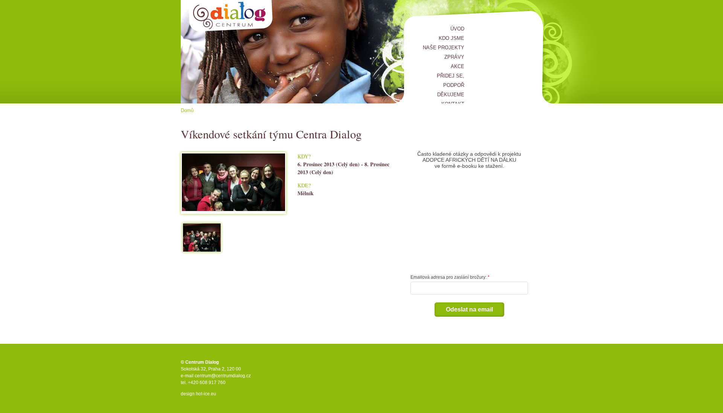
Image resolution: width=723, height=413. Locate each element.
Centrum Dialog (230, 16)
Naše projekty (443, 47)
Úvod (457, 29)
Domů (187, 110)
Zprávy (454, 57)
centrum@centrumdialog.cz (223, 376)
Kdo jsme (451, 38)
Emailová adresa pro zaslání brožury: (448, 277)
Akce (457, 66)
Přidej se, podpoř (450, 80)
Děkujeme (450, 94)
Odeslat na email (469, 309)
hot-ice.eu (206, 394)
